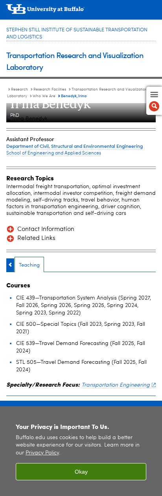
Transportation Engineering (115, 385)
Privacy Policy (42, 453)
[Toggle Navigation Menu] (154, 101)
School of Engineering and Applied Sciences (53, 153)
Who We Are (44, 96)
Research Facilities (49, 89)
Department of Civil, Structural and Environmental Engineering (74, 146)
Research (19, 89)
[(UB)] (81, 12)
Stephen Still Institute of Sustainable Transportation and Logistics (76, 33)
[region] (81, 451)
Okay (81, 472)
